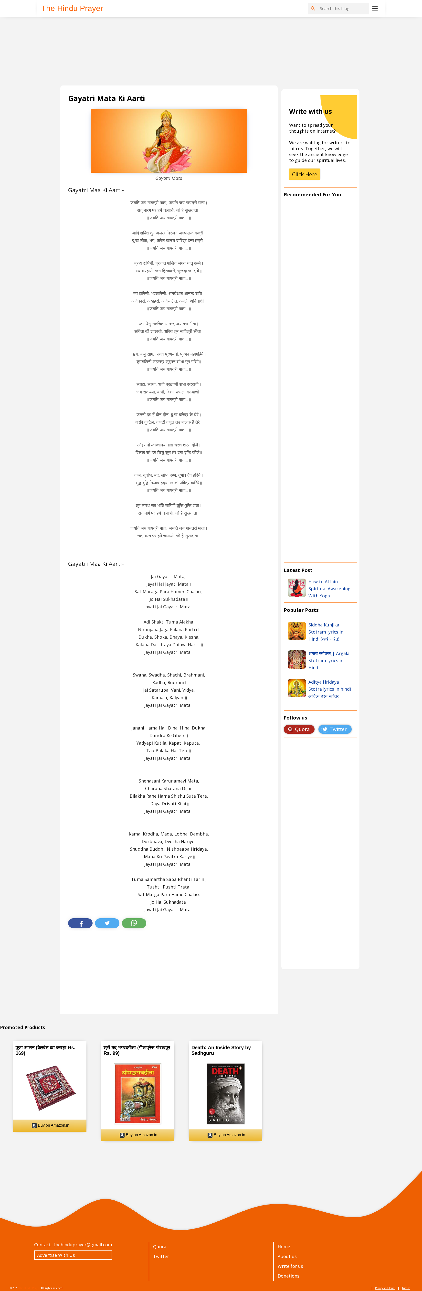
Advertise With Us (56, 1255)
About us (287, 1256)
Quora (159, 1246)
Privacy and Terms (385, 1288)
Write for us (290, 1266)
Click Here (304, 174)
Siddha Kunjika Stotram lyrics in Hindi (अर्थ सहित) (325, 632)
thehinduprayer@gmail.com (82, 1245)
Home (284, 1246)
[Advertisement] (206, 51)
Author (406, 1288)
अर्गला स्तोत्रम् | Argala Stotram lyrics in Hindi (328, 660)
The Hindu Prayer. (29, 1288)
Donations (288, 1276)
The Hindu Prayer (72, 8)
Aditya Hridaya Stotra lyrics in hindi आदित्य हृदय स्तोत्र (329, 689)
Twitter (161, 1256)
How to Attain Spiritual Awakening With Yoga (329, 589)
